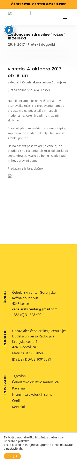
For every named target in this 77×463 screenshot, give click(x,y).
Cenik (16, 400)
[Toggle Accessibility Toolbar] (9, 30)
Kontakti (18, 407)
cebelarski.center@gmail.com (34, 309)
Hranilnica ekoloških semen (33, 394)
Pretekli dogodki (41, 44)
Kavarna (18, 388)
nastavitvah (14, 448)
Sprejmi (12, 456)
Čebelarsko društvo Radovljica (35, 382)
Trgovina (19, 376)
